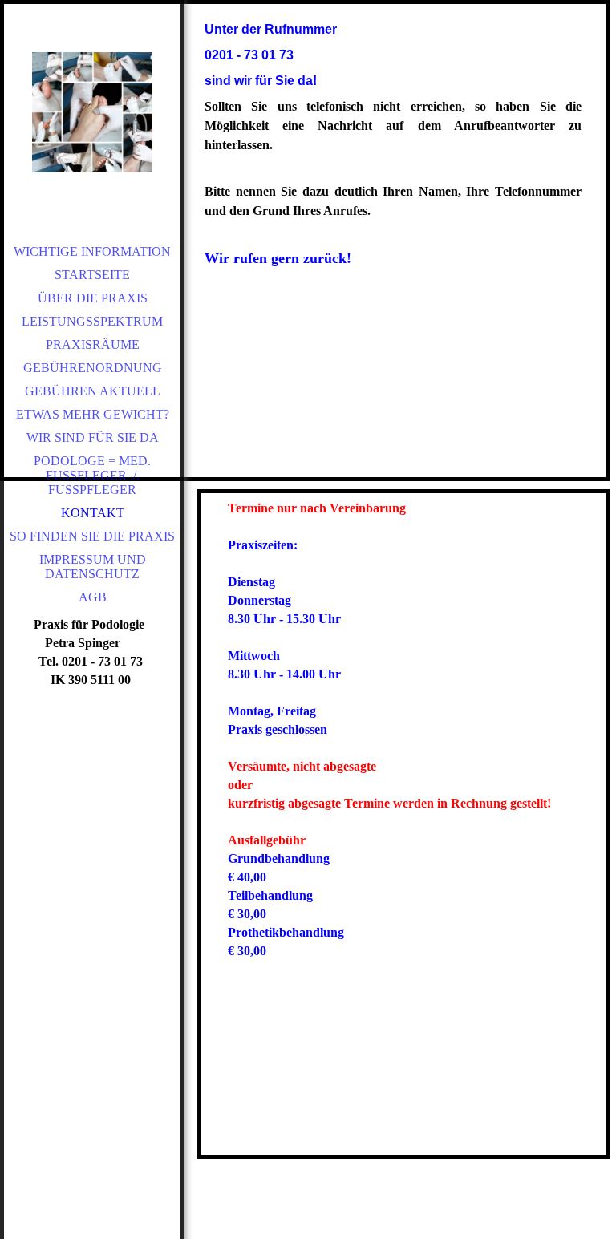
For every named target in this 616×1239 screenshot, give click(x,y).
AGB (93, 597)
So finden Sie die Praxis (92, 536)
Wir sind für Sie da (92, 437)
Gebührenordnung (92, 368)
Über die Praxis (93, 298)
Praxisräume (93, 344)
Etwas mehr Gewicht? (92, 414)
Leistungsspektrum (92, 321)
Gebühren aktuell (92, 391)
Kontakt (92, 513)
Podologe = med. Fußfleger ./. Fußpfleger (92, 475)
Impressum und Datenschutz (92, 567)
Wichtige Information (92, 251)
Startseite (92, 274)
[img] (92, 112)
